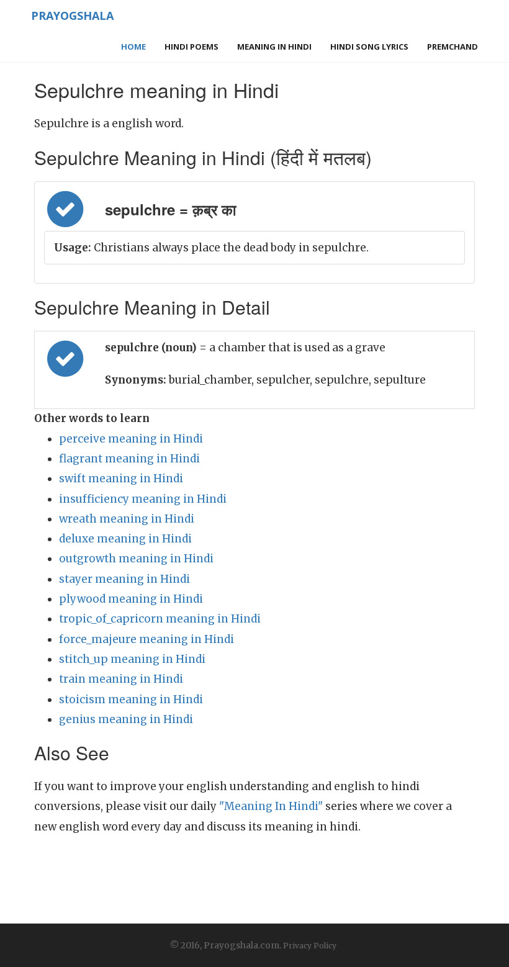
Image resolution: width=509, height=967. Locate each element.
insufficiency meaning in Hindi (143, 499)
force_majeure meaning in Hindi (146, 639)
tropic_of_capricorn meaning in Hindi (160, 619)
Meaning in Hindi (274, 46)
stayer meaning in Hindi (124, 579)
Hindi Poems (191, 46)
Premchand (452, 46)
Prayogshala (72, 15)
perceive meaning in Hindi (131, 439)
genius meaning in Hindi (126, 719)
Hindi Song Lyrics (369, 46)
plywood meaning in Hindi (131, 599)
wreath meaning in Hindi (126, 519)
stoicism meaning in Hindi (131, 699)
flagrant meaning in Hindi (129, 459)
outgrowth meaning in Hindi (136, 558)
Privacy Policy (309, 945)
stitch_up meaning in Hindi (132, 659)
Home (133, 46)
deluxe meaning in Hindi (125, 539)
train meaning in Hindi (121, 679)
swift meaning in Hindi (121, 478)
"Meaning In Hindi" (271, 806)
